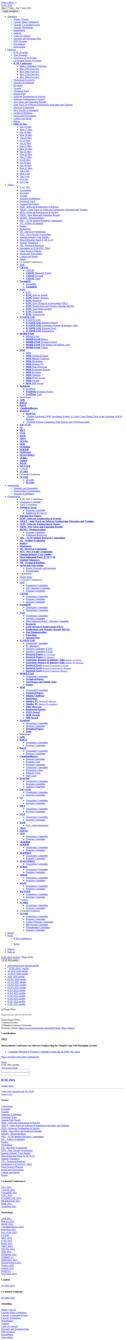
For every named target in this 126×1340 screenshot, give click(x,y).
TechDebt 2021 (8, 1206)
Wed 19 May (26, 135)
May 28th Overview (29, 77)
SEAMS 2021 (8, 1297)
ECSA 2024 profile (16, 987)
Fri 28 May (25, 160)
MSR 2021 (6, 1203)
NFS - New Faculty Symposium (35, 234)
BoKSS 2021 (7, 1221)
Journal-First (20, 93)
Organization (13, 496)
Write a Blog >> (9, 2)
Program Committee (35, 510)
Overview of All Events (25, 58)
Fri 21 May (25, 140)
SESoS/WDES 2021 (11, 1262)
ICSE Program (21, 52)
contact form (7, 1086)
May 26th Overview (29, 71)
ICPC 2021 (6, 1195)
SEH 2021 (6, 1251)
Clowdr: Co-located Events (27, 24)
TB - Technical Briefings (32, 245)
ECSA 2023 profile (16, 985)
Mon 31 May (26, 168)
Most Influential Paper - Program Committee (47, 621)
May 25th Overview (29, 69)
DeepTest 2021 (8, 1229)
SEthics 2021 (7, 1265)
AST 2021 (6, 1187)
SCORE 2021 (8, 1285)
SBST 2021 (7, 1246)
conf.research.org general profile (23, 965)
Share (4, 1062)
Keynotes (18, 85)
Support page (6, 1094)
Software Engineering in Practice (29, 96)
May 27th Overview (29, 74)
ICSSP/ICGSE (33, 320)
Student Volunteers (29, 242)
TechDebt (30, 389)
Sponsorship (13, 485)
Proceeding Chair (34, 770)
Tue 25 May (26, 151)
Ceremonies (25, 190)
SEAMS (30, 480)
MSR (28, 353)
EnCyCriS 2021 (9, 1232)
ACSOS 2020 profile (17, 971)
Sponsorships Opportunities (27, 491)
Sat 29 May (25, 162)
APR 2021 (6, 1218)
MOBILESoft (32, 336)
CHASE (30, 270)
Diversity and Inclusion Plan (27, 38)
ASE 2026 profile (16, 976)
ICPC (28, 292)
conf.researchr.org (15, 1091)
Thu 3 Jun (25, 176)
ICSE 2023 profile (16, 998)
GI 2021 (5, 1235)
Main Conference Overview (33, 66)
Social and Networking (25, 115)
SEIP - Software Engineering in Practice (39, 207)
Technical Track (21, 91)
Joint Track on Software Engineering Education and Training (43, 104)
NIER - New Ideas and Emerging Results (40, 215)
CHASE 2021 (8, 1190)
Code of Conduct (22, 35)
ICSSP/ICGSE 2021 (11, 1198)
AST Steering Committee (38, 588)
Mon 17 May (26, 129)
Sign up (11, 952)
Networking (19, 47)
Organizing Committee (37, 585)
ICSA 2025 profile (16, 993)
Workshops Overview (24, 80)
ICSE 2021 (6, 957)
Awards (17, 88)
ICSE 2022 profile (16, 996)
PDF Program (20, 41)
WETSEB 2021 (9, 1273)
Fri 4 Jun (24, 179)
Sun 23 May (26, 146)
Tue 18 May (26, 132)
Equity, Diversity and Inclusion (41, 568)
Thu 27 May (26, 157)
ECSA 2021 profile (16, 982)
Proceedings (19, 44)
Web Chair (31, 775)
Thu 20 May (26, 138)
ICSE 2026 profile (16, 1001)
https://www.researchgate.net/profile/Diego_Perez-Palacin (46, 1028)
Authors (17, 33)
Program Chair (33, 762)
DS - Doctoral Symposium (32, 231)
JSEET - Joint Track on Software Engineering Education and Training (54, 209)
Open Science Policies (30, 251)
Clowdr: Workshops (23, 27)
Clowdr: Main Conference (26, 22)
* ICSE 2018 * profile (18, 968)
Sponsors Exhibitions (24, 82)
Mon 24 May (26, 149)
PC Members (32, 646)
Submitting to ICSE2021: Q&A (35, 248)
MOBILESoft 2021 (10, 1201)
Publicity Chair (33, 773)
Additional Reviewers (36, 513)
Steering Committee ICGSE (39, 651)
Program (11, 49)
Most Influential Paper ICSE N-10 (36, 240)
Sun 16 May (26, 127)
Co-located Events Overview (28, 60)
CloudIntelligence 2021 (12, 1227)
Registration (19, 30)
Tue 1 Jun (24, 171)
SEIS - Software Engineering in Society (39, 212)
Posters (23, 226)
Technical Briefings (23, 113)
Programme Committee (37, 610)
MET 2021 (6, 1238)
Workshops (25, 229)
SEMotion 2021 (9, 1254)
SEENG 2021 (8, 1249)
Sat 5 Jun (24, 182)
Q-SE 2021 (6, 1240)
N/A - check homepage (37, 825)
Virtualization (32, 571)
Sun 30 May (26, 165)
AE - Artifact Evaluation (31, 223)
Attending (12, 16)
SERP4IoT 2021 (9, 1260)
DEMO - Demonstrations (32, 218)
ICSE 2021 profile (10, 960)
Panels (17, 121)
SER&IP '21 (7, 1257)
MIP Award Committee (37, 924)
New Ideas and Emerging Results (30, 102)
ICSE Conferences (23, 938)
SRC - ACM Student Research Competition (41, 220)
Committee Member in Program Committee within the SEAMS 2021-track (44, 1051)
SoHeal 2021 (7, 1268)
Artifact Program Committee (39, 922)
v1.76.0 (29, 1091)
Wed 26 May (26, 154)
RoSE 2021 (7, 1243)
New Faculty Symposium (26, 110)
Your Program (20, 55)
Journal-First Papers (29, 204)
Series (16, 944)
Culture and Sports (23, 118)
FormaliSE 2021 (9, 1192)
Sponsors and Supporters (26, 488)
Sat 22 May (25, 143)
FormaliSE (31, 284)
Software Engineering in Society (29, 99)
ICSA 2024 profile (16, 990)
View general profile (9, 1068)
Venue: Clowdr (21, 19)
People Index (26, 577)
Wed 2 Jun (25, 173)
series (16, 957)
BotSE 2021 (7, 1224)
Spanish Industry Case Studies (34, 237)
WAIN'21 (6, 1271)
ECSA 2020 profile (16, 979)
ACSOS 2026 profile (17, 974)
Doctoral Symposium (24, 107)
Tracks (10, 184)
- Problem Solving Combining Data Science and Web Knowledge (58, 422)
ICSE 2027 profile (16, 1004)
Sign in (10, 949)
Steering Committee (35, 602)
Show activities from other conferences (20, 1057)
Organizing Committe (30, 502)
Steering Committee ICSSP (39, 648)
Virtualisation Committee (38, 927)
